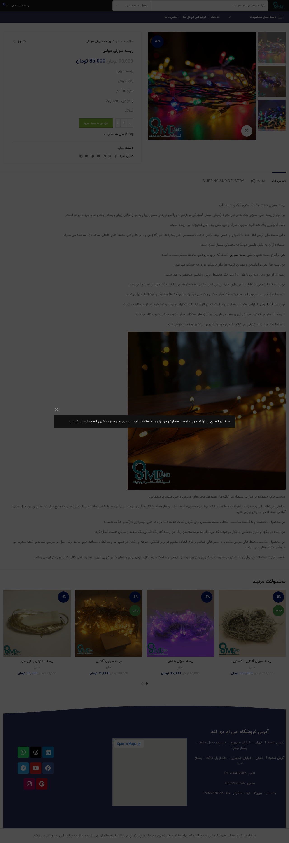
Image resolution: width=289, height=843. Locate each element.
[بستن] (56, 409)
